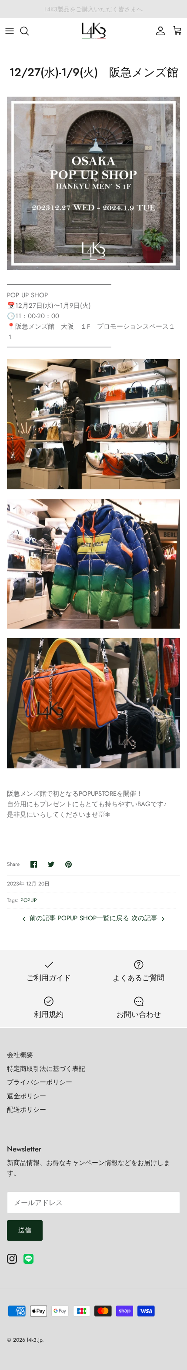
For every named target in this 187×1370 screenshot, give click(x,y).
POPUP (28, 900)
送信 (24, 1230)
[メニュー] (9, 30)
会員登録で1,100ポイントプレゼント (93, 9)
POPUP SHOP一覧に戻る (93, 918)
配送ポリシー (26, 1109)
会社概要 (20, 1055)
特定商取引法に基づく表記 (46, 1069)
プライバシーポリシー (39, 1082)
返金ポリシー (26, 1096)
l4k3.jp (34, 1340)
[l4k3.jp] (94, 31)
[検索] (28, 30)
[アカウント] (158, 30)
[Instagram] (12, 1259)
